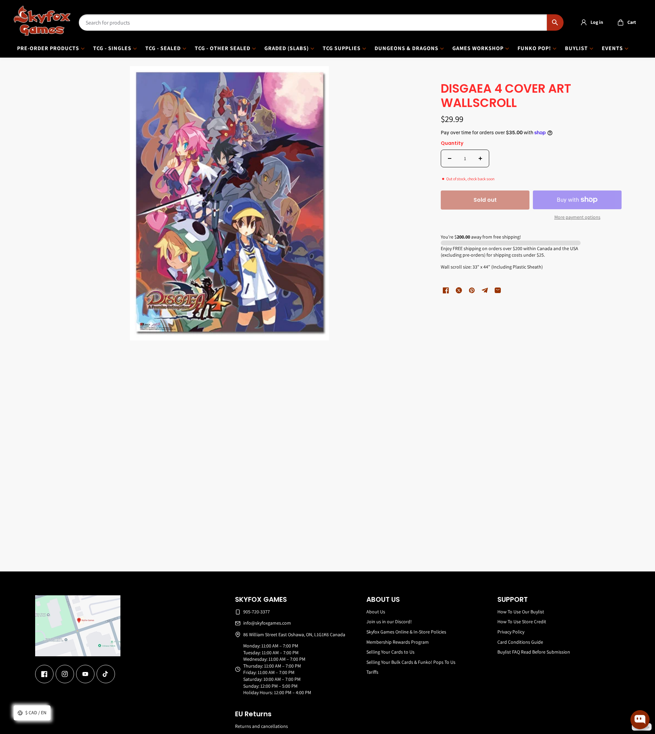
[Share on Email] (498, 290)
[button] (625, 22)
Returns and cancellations (261, 726)
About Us (375, 612)
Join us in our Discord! (389, 621)
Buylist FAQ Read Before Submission (533, 652)
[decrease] (449, 158)
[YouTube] (85, 674)
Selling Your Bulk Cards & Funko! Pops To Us (410, 662)
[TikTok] (106, 674)
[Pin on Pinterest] (472, 290)
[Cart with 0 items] (620, 22)
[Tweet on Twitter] (459, 290)
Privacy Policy (510, 632)
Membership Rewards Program (397, 642)
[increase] (480, 158)
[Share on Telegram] (485, 290)
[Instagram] (65, 674)
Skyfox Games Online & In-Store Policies (406, 632)
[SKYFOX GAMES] (42, 20)
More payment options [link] (577, 217)
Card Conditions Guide (520, 642)
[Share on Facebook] (446, 290)
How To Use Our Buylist (520, 612)
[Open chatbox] (640, 719)
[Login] (584, 22)
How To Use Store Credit (521, 621)
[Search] (555, 22)
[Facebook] (44, 674)
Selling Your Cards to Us (390, 652)
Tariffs (372, 672)
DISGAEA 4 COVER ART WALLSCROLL (506, 96)
